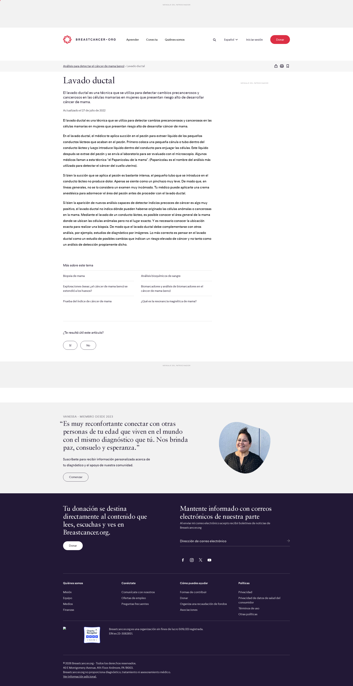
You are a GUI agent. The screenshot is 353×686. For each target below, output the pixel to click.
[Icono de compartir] (276, 66)
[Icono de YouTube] (208, 559)
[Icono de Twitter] (200, 559)
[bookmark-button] (288, 66)
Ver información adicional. (80, 676)
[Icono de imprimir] (282, 66)
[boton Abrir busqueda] (214, 39)
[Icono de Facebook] (182, 559)
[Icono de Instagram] (191, 559)
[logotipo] (89, 39)
